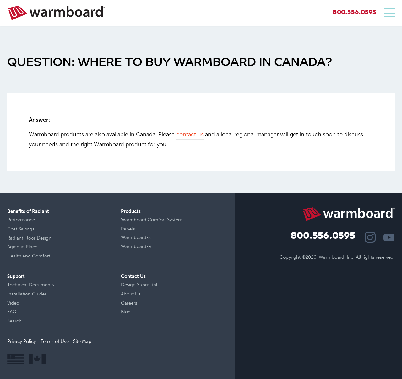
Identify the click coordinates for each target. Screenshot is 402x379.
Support (16, 276)
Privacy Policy (21, 341)
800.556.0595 (354, 13)
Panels (128, 229)
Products (131, 211)
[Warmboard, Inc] (56, 13)
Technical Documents (30, 285)
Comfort (41, 256)
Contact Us (133, 276)
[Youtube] (389, 237)
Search (14, 321)
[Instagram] (370, 237)
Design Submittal (139, 285)
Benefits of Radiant (28, 211)
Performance (21, 220)
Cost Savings (21, 229)
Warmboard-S (136, 237)
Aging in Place (22, 247)
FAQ (12, 312)
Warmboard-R (136, 246)
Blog (126, 312)
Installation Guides (27, 294)
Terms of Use (55, 341)
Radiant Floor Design (29, 238)
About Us (131, 294)
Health (14, 256)
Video (13, 303)
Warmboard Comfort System (151, 220)
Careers (129, 303)
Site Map (82, 341)
